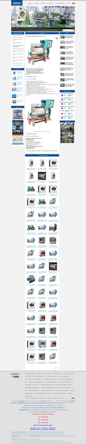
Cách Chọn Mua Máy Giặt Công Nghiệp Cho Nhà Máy (69, 47)
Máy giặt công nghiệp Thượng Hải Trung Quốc (18, 46)
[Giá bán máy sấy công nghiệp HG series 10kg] (42, 192)
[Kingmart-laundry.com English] (72, 3)
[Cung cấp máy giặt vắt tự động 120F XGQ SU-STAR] (42, 321)
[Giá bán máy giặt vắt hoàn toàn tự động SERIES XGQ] (53, 244)
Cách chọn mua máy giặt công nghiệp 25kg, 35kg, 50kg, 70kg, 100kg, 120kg (69, 86)
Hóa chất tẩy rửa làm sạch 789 (21, 442)
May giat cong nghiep (30, 442)
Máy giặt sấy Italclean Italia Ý (18, 63)
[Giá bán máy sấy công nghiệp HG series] (31, 205)
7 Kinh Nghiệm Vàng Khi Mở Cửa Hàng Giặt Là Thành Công (69, 68)
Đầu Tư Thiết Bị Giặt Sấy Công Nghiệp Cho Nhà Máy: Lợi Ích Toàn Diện (69, 53)
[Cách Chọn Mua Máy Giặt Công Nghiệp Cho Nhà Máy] (62, 48)
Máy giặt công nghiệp (30, 373)
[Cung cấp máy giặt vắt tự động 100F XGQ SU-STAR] (53, 347)
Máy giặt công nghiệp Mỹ (17, 35)
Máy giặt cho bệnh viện (46, 390)
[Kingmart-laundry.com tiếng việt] (74, 3)
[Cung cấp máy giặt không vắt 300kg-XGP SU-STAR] (53, 205)
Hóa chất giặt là (47, 373)
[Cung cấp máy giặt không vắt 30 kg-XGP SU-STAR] (42, 283)
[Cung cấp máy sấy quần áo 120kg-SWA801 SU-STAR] (31, 166)
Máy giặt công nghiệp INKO (57, 442)
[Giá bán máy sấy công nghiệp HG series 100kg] (53, 166)
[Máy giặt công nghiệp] (67, 132)
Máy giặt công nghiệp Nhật (17, 37)
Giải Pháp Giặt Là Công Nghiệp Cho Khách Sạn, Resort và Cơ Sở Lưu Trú (69, 59)
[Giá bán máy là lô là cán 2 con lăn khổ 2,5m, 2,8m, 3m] (53, 270)
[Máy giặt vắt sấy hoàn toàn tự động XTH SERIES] (42, 347)
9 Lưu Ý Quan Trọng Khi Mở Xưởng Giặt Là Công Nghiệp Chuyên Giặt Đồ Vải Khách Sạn (69, 37)
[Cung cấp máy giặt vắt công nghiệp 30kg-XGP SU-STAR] (53, 257)
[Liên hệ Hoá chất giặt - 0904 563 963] (63, 118)
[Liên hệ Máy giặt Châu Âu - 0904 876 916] (63, 108)
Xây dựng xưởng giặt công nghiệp (60, 390)
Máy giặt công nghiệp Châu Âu (50, 379)
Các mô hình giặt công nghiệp (45, 384)
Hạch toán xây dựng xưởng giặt (48, 387)
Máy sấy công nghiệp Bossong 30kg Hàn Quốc (19, 72)
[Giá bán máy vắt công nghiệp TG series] (31, 283)
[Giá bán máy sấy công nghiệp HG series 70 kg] (53, 192)
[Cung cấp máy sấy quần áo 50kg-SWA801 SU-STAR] (31, 179)
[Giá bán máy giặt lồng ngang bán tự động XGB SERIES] (53, 231)
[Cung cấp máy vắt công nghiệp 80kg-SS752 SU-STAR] (31, 231)
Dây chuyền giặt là (57, 373)
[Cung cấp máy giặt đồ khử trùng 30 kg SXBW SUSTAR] (53, 334)
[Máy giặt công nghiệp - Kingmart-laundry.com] (16, 2)
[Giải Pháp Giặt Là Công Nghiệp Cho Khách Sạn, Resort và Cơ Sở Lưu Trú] (62, 59)
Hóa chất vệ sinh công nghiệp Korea (46, 442)
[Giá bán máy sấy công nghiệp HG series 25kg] (31, 308)
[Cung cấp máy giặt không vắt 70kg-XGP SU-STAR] (53, 360)
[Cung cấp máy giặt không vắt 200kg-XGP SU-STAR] (53, 283)
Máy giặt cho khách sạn (34, 390)
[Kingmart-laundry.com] (15, 375)
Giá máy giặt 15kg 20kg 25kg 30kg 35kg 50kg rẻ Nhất (69, 79)
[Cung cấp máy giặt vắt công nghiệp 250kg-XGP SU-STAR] (42, 231)
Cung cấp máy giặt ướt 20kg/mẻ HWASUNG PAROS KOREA (20, 84)
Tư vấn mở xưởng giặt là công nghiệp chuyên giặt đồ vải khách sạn (69, 42)
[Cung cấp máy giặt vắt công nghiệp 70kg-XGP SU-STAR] (31, 270)
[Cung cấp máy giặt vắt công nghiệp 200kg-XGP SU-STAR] (31, 321)
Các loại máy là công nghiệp (60, 384)
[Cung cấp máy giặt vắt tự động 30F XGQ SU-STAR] (42, 308)
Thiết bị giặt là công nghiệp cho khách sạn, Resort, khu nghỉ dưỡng (69, 63)
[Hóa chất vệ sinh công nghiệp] (17, 144)
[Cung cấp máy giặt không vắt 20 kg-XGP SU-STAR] (42, 270)
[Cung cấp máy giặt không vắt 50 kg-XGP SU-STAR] (41, 67)
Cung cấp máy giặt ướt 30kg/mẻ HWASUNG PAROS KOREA (20, 78)
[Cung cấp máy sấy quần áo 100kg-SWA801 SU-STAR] (53, 179)
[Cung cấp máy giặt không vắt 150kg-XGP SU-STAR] (31, 257)
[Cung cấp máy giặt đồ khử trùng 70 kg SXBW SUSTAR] (42, 244)
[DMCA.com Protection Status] (15, 377)
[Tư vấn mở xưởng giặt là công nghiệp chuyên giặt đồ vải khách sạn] (62, 43)
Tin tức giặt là (66, 373)
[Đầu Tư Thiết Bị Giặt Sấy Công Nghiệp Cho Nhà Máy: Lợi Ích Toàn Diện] (62, 54)
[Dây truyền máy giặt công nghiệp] (17, 134)
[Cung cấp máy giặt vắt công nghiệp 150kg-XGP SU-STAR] (42, 218)
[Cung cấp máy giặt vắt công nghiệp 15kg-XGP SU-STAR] (53, 218)
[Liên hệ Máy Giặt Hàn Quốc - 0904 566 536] (63, 104)
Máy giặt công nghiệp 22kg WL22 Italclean (20, 101)
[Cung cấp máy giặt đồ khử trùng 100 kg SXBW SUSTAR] (42, 360)
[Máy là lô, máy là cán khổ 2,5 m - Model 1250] (42, 179)
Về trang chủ (39, 373)
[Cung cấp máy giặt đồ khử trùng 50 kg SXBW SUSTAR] (42, 334)
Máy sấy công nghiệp (65, 442)
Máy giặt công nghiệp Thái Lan (18, 48)
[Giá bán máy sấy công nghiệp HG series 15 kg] (31, 347)
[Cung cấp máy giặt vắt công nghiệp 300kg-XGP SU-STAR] (53, 308)
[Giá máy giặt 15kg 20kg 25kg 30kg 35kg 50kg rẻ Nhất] (62, 81)
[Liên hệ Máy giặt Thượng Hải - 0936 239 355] (63, 114)
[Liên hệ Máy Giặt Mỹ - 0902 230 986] (63, 95)
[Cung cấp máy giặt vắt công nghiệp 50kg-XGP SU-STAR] (31, 334)
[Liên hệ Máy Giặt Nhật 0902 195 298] (63, 100)
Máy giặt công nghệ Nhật (51, 376)
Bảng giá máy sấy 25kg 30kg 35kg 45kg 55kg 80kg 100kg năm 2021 (69, 74)
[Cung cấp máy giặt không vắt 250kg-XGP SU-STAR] (31, 218)
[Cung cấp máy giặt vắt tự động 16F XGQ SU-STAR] (42, 257)
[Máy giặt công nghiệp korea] (17, 119)
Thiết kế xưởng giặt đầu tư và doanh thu (43, 393)
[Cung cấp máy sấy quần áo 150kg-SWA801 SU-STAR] (42, 166)
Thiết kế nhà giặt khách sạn (60, 393)
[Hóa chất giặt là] (67, 142)
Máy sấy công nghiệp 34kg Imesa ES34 (20, 95)
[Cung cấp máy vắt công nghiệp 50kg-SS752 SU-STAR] (31, 192)
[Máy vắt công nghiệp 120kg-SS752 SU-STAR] (42, 205)
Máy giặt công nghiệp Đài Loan (35, 379)
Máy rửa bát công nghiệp (37, 442)
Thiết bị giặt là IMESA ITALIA (18, 65)
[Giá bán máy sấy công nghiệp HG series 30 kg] (31, 360)
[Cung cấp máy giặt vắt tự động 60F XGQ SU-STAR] (53, 321)
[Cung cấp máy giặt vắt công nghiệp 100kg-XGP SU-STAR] (31, 244)
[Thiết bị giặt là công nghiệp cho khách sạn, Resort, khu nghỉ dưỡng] (62, 64)
